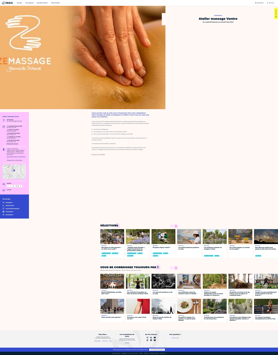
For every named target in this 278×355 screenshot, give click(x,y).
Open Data (146, 353)
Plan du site (163, 353)
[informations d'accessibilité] (14, 186)
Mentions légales (116, 353)
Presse (141, 353)
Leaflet (14, 178)
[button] (14, 170)
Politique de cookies (154, 353)
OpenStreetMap (20, 178)
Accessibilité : (129, 353)
